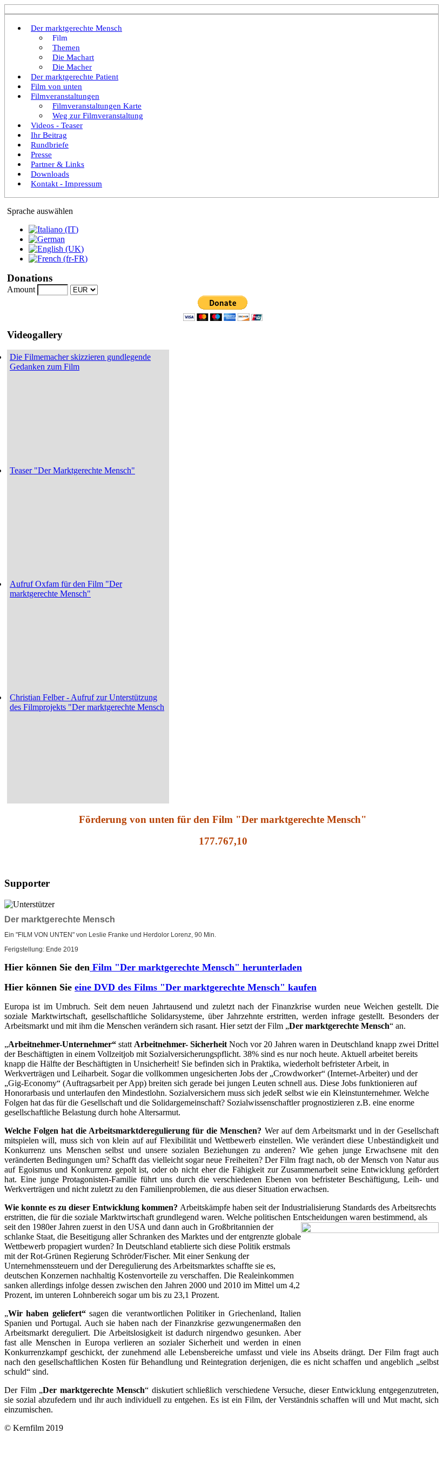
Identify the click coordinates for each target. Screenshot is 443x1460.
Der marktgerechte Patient (74, 76)
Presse (41, 154)
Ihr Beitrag (49, 135)
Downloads (50, 174)
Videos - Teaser (57, 125)
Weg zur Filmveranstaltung (97, 115)
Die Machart (73, 57)
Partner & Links (57, 164)
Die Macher (72, 67)
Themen (66, 47)
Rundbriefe (50, 144)
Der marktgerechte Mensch (76, 28)
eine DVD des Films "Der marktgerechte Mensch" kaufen (196, 987)
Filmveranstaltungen (65, 96)
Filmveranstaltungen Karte (97, 106)
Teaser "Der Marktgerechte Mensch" (72, 470)
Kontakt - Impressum (66, 183)
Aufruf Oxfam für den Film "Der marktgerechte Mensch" (66, 588)
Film (60, 38)
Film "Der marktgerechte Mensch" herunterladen (196, 967)
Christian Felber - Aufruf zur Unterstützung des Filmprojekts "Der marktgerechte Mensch (87, 702)
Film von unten (56, 86)
